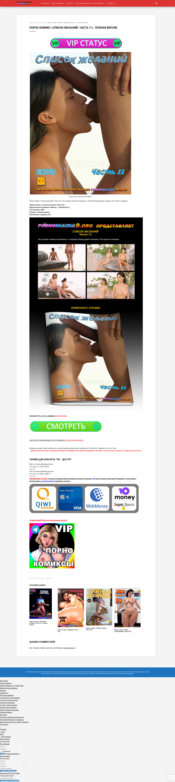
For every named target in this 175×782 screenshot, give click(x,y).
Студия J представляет (8, 705)
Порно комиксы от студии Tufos (11, 686)
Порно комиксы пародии (9, 710)
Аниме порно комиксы (8, 707)
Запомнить (6, 751)
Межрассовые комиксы (9, 688)
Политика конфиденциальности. (12, 717)
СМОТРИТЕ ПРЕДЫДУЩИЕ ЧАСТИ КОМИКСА (56, 440)
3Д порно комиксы (7, 695)
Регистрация (5, 744)
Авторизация (5, 756)
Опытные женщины (7, 703)
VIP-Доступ (111, 3)
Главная (32, 22)
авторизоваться (69, 648)
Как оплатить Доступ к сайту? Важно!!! (90, 3)
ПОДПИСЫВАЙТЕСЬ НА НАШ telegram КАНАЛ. (48, 520)
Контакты (69, 3)
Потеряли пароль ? (12, 754)
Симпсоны (4, 693)
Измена (3, 690)
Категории (45, 3)
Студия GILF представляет (10, 698)
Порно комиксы (41, 22)
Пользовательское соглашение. (12, 720)
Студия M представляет (9, 700)
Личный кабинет (58, 3)
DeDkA (42, 578)
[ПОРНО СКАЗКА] (29, 3)
